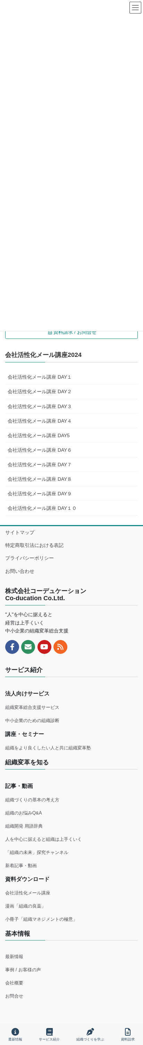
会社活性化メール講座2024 (43, 354)
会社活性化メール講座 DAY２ (40, 391)
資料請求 (128, 1039)
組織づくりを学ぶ (90, 1039)
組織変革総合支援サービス (32, 707)
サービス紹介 (49, 1039)
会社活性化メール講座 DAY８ (40, 479)
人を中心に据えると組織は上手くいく (43, 839)
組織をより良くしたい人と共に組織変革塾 (48, 747)
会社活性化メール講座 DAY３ (40, 406)
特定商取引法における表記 (34, 545)
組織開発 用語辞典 (24, 826)
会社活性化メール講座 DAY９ (40, 493)
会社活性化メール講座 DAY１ (40, 377)
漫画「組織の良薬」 (25, 906)
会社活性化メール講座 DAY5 (39, 435)
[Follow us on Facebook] (12, 647)
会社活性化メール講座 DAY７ (40, 464)
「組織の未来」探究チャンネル (36, 852)
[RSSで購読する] (60, 647)
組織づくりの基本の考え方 (32, 799)
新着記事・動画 (21, 865)
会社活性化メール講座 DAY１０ (42, 508)
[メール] (28, 647)
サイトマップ (19, 532)
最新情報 (14, 956)
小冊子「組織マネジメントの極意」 (41, 919)
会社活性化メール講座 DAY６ (40, 450)
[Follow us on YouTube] (44, 647)
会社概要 (14, 982)
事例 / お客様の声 (23, 969)
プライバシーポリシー (29, 558)
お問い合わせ (19, 571)
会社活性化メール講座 (27, 892)
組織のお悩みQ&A (23, 813)
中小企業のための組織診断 (32, 720)
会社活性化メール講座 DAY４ (40, 421)
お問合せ (14, 996)
